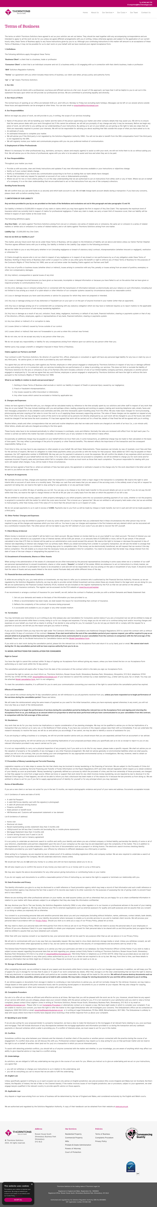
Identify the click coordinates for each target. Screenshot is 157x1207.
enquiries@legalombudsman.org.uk (49, 1010)
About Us (95, 12)
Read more (19, 1196)
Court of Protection (73, 1152)
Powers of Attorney (73, 1148)
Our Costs (121, 12)
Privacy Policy (41, 921)
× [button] (32, 1184)
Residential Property (73, 1134)
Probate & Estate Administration (78, 1145)
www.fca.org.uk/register (89, 587)
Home (85, 12)
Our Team (134, 12)
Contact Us (145, 12)
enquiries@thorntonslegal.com (140, 5)
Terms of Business (102, 1134)
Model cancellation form (25, 679)
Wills (67, 1141)
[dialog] (18, 1193)
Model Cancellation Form (79, 638)
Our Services (107, 12)
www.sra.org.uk (121, 1106)
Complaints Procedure (52, 1005)
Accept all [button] (18, 1200)
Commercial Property (74, 1138)
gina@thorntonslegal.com (15, 1005)
